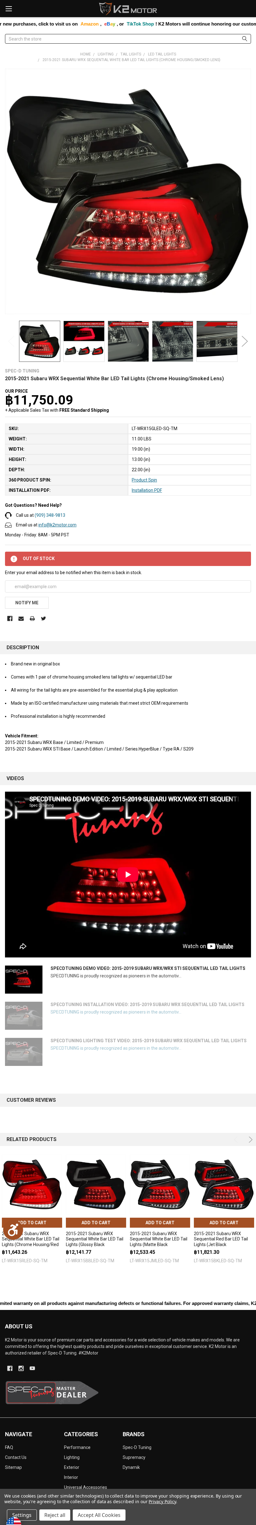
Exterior (71, 1467)
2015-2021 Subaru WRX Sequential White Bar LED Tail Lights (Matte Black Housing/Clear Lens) (158, 1242)
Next (245, 341)
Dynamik (131, 1467)
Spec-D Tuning (137, 1447)
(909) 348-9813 (50, 515)
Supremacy (134, 1457)
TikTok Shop (94, 23)
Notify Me (26, 602)
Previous (11, 341)
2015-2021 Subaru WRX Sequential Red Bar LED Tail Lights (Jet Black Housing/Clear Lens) (221, 1242)
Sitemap (13, 1467)
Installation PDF (147, 490)
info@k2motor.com (57, 524)
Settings (22, 1515)
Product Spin (144, 479)
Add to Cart (32, 1222)
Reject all (54, 1515)
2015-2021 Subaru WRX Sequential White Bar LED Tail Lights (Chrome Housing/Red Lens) (30, 1242)
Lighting (72, 1457)
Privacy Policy (162, 1501)
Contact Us (16, 1457)
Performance (77, 1447)
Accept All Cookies (99, 1515)
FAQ (9, 1447)
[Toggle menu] (8, 8)
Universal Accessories (85, 1487)
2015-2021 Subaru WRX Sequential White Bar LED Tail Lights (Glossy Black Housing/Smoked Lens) (94, 1242)
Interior (71, 1477)
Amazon (44, 23)
